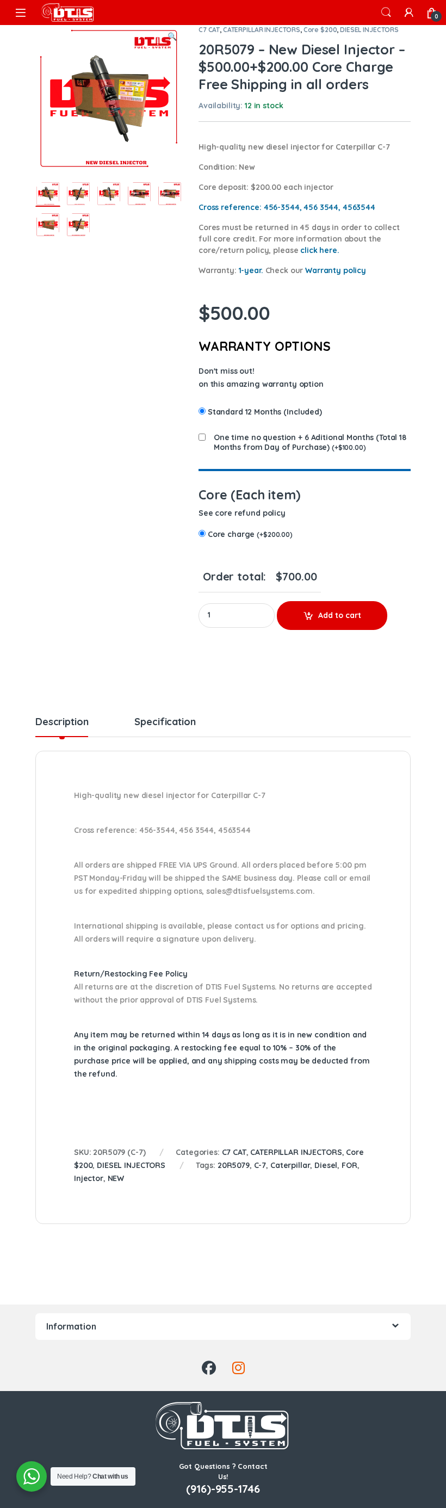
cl (319, 250)
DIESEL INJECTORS (369, 30)
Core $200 (320, 30)
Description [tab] (61, 722)
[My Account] (409, 12)
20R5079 (234, 1165)
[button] (172, 37)
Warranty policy (335, 270)
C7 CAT (209, 30)
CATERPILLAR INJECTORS (261, 30)
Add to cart (339, 615)
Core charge (250, 534)
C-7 (260, 1165)
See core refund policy (242, 513)
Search (386, 12)
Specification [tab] (164, 722)
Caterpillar (290, 1165)
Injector (88, 1178)
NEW (116, 1178)
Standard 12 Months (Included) (265, 412)
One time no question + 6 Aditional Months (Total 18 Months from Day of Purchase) (310, 442)
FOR (349, 1165)
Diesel (325, 1165)
